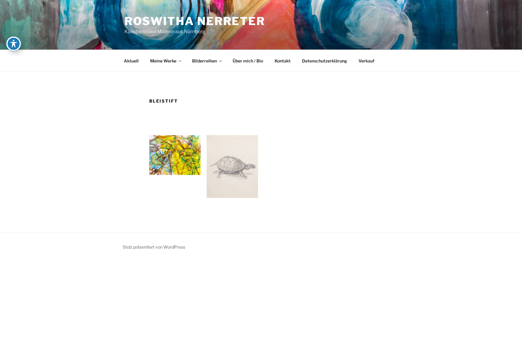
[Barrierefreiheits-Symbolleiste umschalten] (13, 44)
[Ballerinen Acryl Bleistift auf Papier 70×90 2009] (175, 155)
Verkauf (367, 60)
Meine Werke (163, 60)
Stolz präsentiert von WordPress (154, 247)
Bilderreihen (204, 60)
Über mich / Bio (248, 60)
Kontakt (283, 60)
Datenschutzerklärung (324, 60)
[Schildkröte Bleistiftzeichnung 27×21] (232, 166)
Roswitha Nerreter (194, 21)
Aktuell (131, 60)
